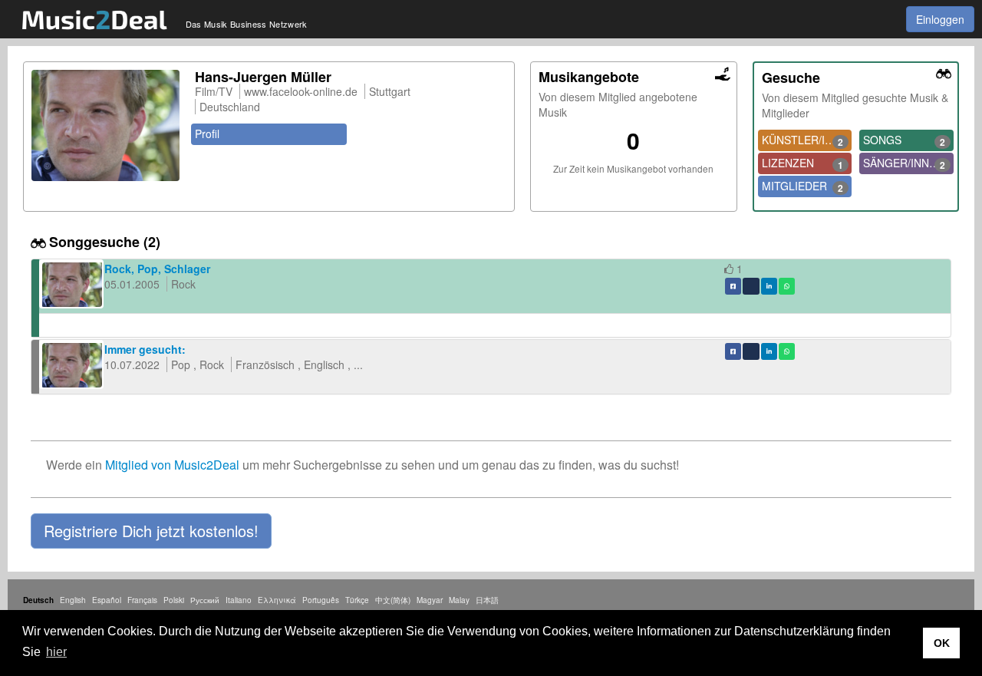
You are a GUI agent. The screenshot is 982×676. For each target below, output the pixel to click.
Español (106, 600)
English (73, 600)
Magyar (430, 600)
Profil (207, 133)
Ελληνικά (277, 600)
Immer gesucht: (145, 349)
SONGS (904, 140)
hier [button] (56, 651)
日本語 (487, 600)
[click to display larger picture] (105, 125)
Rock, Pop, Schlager (157, 268)
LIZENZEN (803, 163)
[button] (151, 531)
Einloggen (940, 19)
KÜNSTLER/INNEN (807, 140)
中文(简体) (392, 600)
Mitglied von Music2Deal (172, 464)
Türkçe (357, 600)
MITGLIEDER (803, 186)
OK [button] (942, 643)
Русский (204, 600)
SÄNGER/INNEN (904, 163)
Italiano (239, 600)
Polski (173, 600)
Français (142, 600)
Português (320, 600)
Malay (459, 600)
